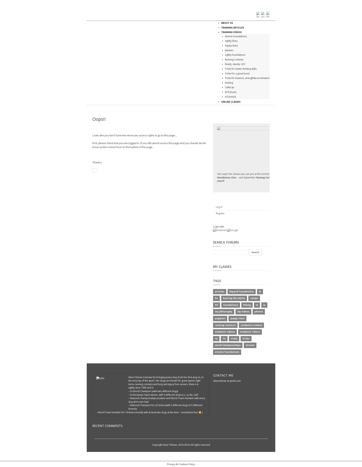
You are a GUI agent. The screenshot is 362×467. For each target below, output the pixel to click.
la (257, 305)
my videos (243, 311)
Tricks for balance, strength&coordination (247, 78)
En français (230, 92)
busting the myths (234, 298)
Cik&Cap (229, 87)
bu (216, 298)
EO (216, 305)
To (224, 338)
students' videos (225, 331)
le (264, 305)
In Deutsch (230, 96)
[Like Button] (95, 171)
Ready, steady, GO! (235, 64)
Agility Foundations (235, 54)
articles (219, 291)
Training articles (232, 27)
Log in (219, 207)
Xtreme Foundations (236, 36)
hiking (247, 305)
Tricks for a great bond (237, 73)
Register (220, 213)
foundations (230, 305)
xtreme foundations (227, 352)
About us (227, 23)
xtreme (250, 345)
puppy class (237, 318)
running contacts (225, 325)
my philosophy (223, 311)
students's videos (251, 325)
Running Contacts (234, 59)
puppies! (220, 318)
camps (254, 298)
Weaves (229, 50)
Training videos (231, 32)
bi (260, 291)
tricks (246, 338)
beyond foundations (241, 291)
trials (234, 338)
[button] (220, 230)
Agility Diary (231, 40)
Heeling (229, 82)
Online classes (230, 101)
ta (216, 338)
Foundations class (226, 177)
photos (259, 311)
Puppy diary (231, 45)
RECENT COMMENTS (107, 426)
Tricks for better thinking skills (241, 68)
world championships (228, 345)
